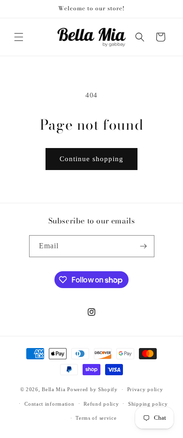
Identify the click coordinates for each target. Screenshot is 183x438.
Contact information (49, 404)
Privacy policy (145, 389)
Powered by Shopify (92, 389)
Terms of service (96, 418)
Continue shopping (91, 159)
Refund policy (101, 404)
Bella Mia (53, 389)
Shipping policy (148, 404)
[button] (18, 37)
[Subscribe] (143, 246)
